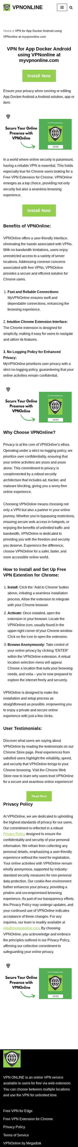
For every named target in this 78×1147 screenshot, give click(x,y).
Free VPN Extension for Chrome (28, 1119)
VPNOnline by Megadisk (22, 1143)
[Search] (71, 7)
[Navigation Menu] (62, 7)
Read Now (39, 796)
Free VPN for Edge (17, 1111)
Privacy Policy (14, 834)
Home (7, 30)
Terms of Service (16, 1135)
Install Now (39, 75)
